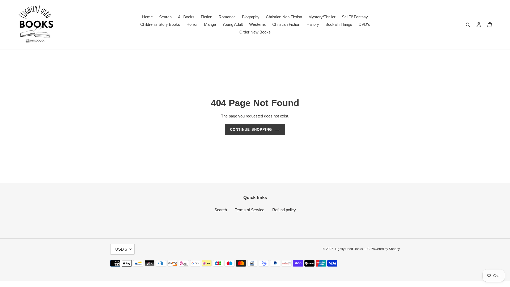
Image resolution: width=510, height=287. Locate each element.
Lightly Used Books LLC (352, 249)
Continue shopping (251, 130)
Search (220, 210)
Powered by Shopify (385, 249)
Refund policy (284, 210)
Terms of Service (249, 210)
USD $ (121, 249)
